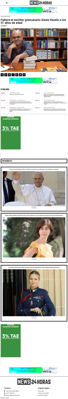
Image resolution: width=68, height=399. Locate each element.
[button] (7, 3)
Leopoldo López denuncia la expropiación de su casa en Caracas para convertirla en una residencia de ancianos (21, 102)
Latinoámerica (21, 100)
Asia (45, 93)
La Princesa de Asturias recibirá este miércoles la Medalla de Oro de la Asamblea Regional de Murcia (34, 267)
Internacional (50, 93)
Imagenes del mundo (15, 93)
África (45, 107)
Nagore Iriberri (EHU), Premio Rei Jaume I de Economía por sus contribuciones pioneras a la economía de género (34, 215)
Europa (45, 100)
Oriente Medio (20, 107)
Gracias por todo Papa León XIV (17, 94)
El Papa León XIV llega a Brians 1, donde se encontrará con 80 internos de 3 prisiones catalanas (34, 169)
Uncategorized (5, 16)
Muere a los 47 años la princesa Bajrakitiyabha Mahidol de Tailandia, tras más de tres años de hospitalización (54, 95)
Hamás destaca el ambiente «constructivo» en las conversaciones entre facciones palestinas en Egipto (20, 110)
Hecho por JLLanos (5, 397)
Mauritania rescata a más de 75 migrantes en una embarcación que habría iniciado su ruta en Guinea (55, 109)
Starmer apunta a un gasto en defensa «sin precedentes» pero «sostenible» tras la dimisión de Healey (55, 102)
